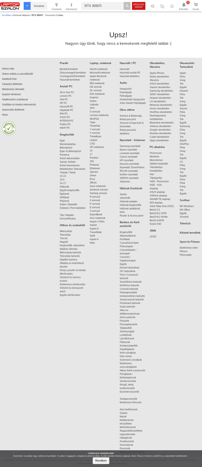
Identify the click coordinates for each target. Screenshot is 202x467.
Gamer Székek (68, 162)
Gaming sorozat (99, 193)
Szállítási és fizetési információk (19, 104)
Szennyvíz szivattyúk (131, 359)
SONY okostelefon (159, 94)
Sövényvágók (129, 331)
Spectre (94, 172)
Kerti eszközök (127, 317)
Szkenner (125, 181)
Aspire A (94, 239)
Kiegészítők (67, 134)
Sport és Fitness (190, 241)
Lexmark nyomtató (129, 153)
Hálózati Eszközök (131, 188)
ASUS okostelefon (159, 83)
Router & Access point (131, 215)
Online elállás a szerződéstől (17, 73)
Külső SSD (155, 224)
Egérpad (64, 193)
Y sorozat (95, 129)
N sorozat (95, 196)
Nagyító (64, 241)
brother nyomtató (129, 174)
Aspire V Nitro (98, 221)
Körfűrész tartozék (129, 285)
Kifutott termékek (190, 232)
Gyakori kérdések (11, 94)
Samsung (185, 126)
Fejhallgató (126, 92)
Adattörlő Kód (9, 79)
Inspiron (94, 97)
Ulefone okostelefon (160, 126)
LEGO (153, 236)
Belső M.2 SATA (158, 213)
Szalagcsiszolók (128, 398)
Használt (124, 69)
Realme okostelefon (160, 133)
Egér (62, 140)
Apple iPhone (157, 73)
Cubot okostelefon (159, 137)
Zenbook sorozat (99, 189)
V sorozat (95, 133)
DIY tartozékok (127, 271)
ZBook (93, 182)
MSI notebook (97, 83)
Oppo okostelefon (159, 140)
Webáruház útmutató (13, 89)
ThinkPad (95, 125)
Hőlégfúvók (126, 437)
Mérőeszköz (66, 273)
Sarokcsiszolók (129, 381)
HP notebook (97, 147)
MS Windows (187, 206)
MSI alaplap (156, 202)
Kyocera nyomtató (129, 163)
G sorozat (95, 111)
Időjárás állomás (69, 249)
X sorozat (95, 200)
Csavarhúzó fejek (131, 242)
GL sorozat (95, 90)
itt (188, 456)
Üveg (182, 80)
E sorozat (95, 207)
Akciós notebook (99, 69)
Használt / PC (128, 63)
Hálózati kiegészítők (130, 205)
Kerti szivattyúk (128, 352)
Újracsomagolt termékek (73, 72)
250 (92, 161)
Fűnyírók (124, 320)
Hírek (5, 114)
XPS (92, 108)
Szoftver (185, 200)
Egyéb (183, 87)
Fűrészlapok (128, 246)
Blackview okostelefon (162, 122)
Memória (154, 156)
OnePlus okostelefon (161, 112)
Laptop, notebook (100, 63)
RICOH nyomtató (129, 171)
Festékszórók (127, 441)
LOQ (92, 143)
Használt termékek (70, 79)
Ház (152, 174)
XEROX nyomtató (129, 178)
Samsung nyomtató (130, 146)
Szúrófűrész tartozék (131, 281)
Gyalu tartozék (127, 306)
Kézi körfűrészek (130, 409)
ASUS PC (65, 117)
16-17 (63, 183)
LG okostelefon (158, 101)
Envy (92, 179)
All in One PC (67, 92)
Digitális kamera (68, 259)
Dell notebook (97, 94)
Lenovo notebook (99, 115)
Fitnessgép (186, 254)
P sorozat (95, 203)
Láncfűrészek (129, 338)
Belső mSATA (157, 220)
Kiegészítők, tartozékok (72, 245)
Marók (125, 416)
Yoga (92, 122)
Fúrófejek (126, 239)
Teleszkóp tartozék (70, 256)
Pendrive (64, 154)
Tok (181, 83)
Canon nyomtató (128, 156)
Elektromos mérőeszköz (72, 284)
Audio (123, 82)
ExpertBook (96, 214)
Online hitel (8, 68)
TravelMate (96, 232)
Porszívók (125, 448)
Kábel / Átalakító (69, 204)
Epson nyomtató (128, 149)
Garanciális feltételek (13, 109)
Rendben (101, 460)
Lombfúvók (126, 335)
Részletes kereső (138, 6)
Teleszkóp (65, 234)
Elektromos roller (189, 247)
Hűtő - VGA (156, 185)
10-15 (63, 176)
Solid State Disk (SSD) (162, 206)
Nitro (92, 242)
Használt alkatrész (129, 76)
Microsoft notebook (100, 72)
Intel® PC (65, 127)
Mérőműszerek (128, 427)
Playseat (64, 201)
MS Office (185, 209)
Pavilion (94, 157)
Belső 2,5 (155, 209)
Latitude (94, 104)
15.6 (62, 179)
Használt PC (66, 106)
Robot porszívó (128, 119)
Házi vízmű (126, 356)
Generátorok (126, 445)
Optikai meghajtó (159, 163)
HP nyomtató (127, 160)
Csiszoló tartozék (129, 289)
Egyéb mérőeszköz (70, 295)
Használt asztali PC (130, 72)
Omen (93, 175)
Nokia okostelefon (159, 76)
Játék (153, 230)
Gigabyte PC (66, 110)
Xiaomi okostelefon (160, 87)
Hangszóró (126, 88)
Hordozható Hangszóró (132, 99)
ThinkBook (95, 136)
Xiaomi (183, 108)
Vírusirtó (184, 216)
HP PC (63, 103)
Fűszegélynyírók (129, 324)
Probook (94, 164)
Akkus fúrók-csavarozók (132, 370)
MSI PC (64, 113)
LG (181, 161)
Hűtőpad (64, 197)
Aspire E (94, 228)
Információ (71, 9)
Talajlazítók (126, 328)
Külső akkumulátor (70, 158)
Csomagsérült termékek (72, 76)
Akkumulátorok (129, 235)
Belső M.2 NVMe (159, 216)
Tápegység (156, 177)
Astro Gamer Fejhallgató (133, 103)
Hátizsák (64, 186)
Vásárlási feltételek (12, 84)
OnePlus (184, 144)
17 (91, 154)
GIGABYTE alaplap (160, 199)
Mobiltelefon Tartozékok (72, 169)
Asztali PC (66, 86)
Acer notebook (97, 218)
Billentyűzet (66, 147)
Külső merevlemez (70, 165)
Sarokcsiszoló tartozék (132, 299)
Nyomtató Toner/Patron (132, 167)
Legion (93, 140)
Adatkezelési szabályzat (15, 99)
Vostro (93, 101)
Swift (92, 235)
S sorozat (95, 211)
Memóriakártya (68, 144)
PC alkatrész (157, 147)
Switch (93, 225)
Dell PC (64, 99)
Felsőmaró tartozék (130, 303)
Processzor (156, 153)
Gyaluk (128, 413)
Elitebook (95, 168)
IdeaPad (94, 118)
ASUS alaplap (158, 192)
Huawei (184, 90)
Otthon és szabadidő (72, 225)
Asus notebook (98, 186)
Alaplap (154, 188)
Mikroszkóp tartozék (70, 252)
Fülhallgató (126, 96)
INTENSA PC (67, 120)
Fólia (182, 76)
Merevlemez (156, 160)
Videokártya (156, 167)
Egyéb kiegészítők (69, 190)
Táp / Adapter (67, 215)
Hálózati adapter (128, 201)
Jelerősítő (125, 198)
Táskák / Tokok (68, 172)
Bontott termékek (69, 69)
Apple (183, 73)
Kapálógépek (127, 349)
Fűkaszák (125, 342)
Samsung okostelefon (161, 90)
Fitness (183, 251)
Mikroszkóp (66, 231)
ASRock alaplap (159, 195)
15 (91, 150)
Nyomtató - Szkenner (132, 140)
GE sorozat (96, 86)
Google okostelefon (160, 129)
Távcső (63, 238)
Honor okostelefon (159, 108)
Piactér (64, 63)
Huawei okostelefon (160, 98)
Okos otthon (127, 109)
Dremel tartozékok (131, 267)
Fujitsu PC (65, 124)
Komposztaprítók (129, 345)
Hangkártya (156, 170)
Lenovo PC (66, 96)
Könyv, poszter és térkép (73, 270)
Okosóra (154, 80)
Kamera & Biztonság (131, 115)
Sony (182, 179)
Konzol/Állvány (68, 218)
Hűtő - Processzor (159, 181)
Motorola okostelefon (161, 105)
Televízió (185, 223)
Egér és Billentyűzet (70, 151)
